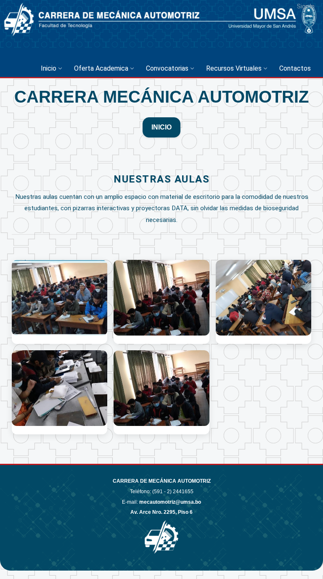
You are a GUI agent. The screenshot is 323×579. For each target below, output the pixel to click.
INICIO (161, 127)
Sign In (306, 6)
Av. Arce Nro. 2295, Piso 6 (161, 512)
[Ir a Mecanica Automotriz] (31, 35)
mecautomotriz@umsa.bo (170, 502)
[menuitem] (53, 68)
